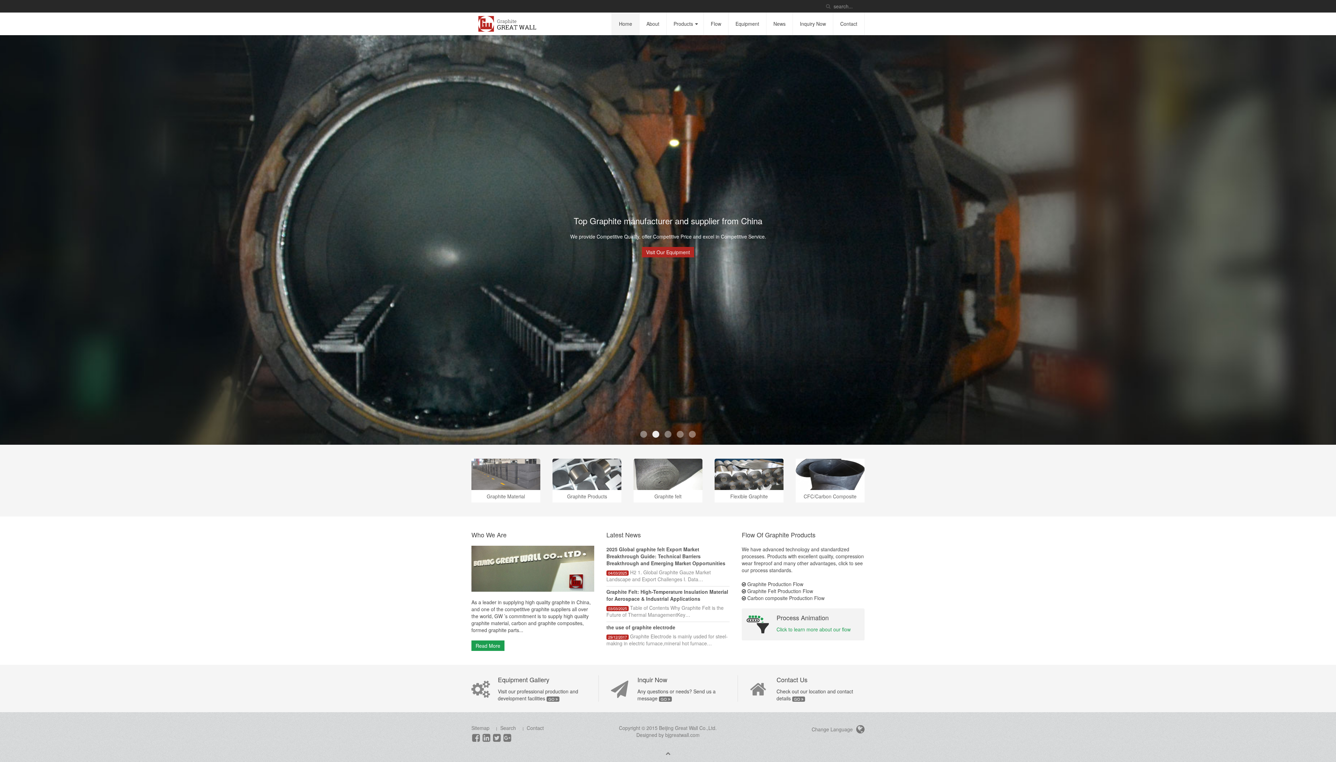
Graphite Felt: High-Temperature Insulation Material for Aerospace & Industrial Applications (667, 595)
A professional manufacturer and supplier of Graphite (692, 434)
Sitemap (480, 727)
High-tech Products (668, 434)
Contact (848, 23)
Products (683, 23)
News (779, 23)
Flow (716, 23)
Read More (488, 645)
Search (508, 727)
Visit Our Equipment (668, 252)
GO (552, 699)
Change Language (833, 729)
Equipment (747, 23)
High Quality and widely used (680, 434)
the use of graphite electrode (640, 627)
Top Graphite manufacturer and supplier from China (655, 434)
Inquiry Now (813, 23)
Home (625, 23)
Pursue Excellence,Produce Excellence (643, 434)
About (652, 23)
